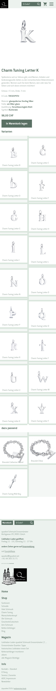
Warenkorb (6, 522)
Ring (3, 631)
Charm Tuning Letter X (11, 421)
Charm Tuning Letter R (11, 357)
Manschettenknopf (9, 615)
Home (4, 591)
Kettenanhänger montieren (12, 651)
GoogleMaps (10, 551)
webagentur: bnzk (20, 688)
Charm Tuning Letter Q (40, 326)
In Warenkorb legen (16, 123)
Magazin (6, 637)
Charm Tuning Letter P (11, 325)
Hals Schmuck (7, 609)
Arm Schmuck (7, 625)
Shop (4, 598)
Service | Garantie (8, 675)
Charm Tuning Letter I (11, 260)
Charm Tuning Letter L (40, 262)
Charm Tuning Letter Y (40, 421)
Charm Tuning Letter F (40, 198)
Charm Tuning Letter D (11, 195)
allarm (4, 655)
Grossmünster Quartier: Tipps (13, 645)
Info (3, 664)
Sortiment (5, 603)
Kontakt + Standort (9, 669)
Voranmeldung (28, 546)
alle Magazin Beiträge (10, 658)
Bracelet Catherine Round (12, 462)
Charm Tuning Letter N (11, 294)
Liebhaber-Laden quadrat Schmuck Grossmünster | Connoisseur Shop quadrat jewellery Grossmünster (24, 642)
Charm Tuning (7, 612)
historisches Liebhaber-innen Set (15, 648)
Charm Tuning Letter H (40, 229)
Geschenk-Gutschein (10, 622)
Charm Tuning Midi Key (11, 494)
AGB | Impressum (8, 678)
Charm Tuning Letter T (40, 358)
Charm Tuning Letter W (40, 389)
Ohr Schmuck (6, 618)
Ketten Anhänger (8, 628)
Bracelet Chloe (37, 461)
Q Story (4, 672)
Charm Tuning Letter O (40, 292)
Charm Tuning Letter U (11, 390)
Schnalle (5, 606)
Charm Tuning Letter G (11, 228)
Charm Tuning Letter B (11, 165)
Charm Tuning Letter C (40, 163)
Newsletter (5, 681)
